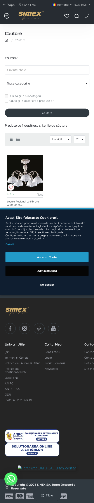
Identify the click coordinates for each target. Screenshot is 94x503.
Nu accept (47, 284)
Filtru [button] (49, 495)
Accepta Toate (47, 257)
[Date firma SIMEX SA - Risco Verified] (47, 468)
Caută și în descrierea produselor (31, 100)
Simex (40, 194)
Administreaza (47, 271)
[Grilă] (11, 139)
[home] (7, 39)
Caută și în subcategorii (25, 96)
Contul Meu (53, 344)
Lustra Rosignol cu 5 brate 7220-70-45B (23, 203)
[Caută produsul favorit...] (77, 16)
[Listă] (18, 139)
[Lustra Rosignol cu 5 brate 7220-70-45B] (25, 173)
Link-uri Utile (15, 344)
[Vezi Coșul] (86, 16)
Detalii (9, 244)
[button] (10, 187)
